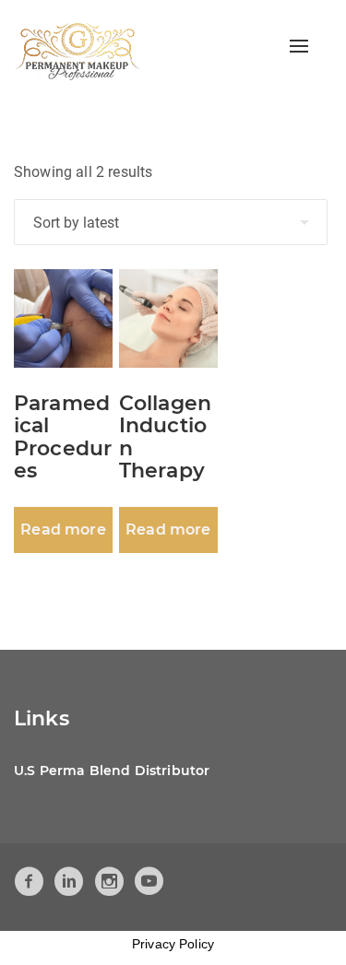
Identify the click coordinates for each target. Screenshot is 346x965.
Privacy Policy (173, 943)
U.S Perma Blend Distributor (111, 770)
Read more (62, 529)
